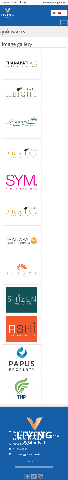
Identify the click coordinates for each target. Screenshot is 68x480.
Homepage (48, 2)
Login (24, 2)
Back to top (34, 461)
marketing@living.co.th (26, 454)
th (55, 13)
